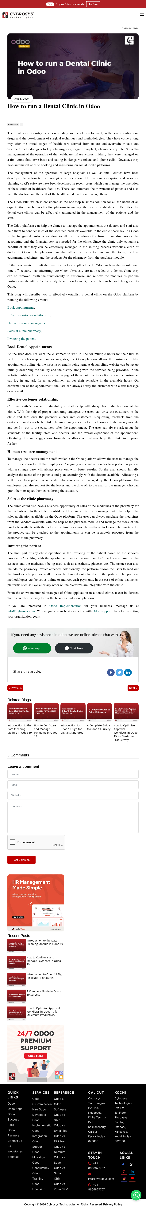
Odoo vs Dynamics (60, 1128)
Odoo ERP (60, 1099)
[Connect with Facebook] (123, 1164)
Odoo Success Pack (13, 1119)
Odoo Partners (13, 1132)
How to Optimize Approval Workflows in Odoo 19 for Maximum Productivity (125, 732)
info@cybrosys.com (21, 611)
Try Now (93, 4)
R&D (10, 1146)
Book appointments (20, 307)
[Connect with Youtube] (132, 1178)
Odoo (11, 1103)
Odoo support (102, 611)
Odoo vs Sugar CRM (59, 1173)
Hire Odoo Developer (39, 1112)
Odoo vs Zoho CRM (61, 1186)
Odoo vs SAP (59, 1117)
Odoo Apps (15, 1109)
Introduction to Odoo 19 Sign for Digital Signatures (71, 729)
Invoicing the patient (21, 338)
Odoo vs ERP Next (60, 1138)
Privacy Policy (112, 1204)
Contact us (15, 1141)
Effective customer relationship (28, 315)
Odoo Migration (38, 1154)
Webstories (15, 1151)
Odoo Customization (42, 1101)
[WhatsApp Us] (136, 1195)
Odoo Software (60, 1106)
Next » (133, 688)
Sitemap (13, 1157)
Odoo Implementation (65, 605)
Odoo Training (37, 1175)
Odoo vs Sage (59, 1159)
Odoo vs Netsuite (59, 1149)
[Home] (18, 18)
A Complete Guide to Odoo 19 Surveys (99, 727)
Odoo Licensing (38, 1186)
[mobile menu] (142, 14)
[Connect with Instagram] (124, 1178)
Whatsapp (34, 648)
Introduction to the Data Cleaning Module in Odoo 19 (19, 729)
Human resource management (27, 323)
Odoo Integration (39, 1133)
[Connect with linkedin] (132, 1171)
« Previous (15, 688)
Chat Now (76, 648)
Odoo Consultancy (40, 1165)
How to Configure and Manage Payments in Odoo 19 (45, 731)
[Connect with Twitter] (131, 1164)
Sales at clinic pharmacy (24, 330)
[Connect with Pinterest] (124, 1171)
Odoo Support (37, 1144)
